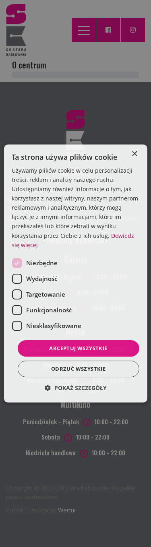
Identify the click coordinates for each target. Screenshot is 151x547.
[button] (76, 387)
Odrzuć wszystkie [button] (78, 368)
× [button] (134, 154)
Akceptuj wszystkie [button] (78, 348)
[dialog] (75, 273)
